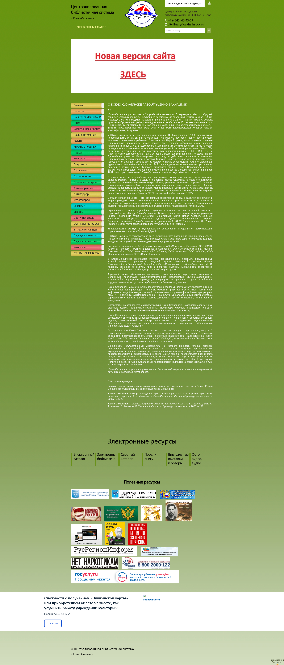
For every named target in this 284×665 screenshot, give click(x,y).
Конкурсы (80, 247)
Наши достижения (85, 135)
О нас (77, 123)
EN (109, 109)
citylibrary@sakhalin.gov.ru (186, 24)
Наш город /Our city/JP (87, 117)
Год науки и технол (85, 235)
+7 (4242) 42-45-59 (180, 20)
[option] (142, 66)
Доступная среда (84, 218)
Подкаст (79, 152)
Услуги (78, 141)
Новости (79, 111)
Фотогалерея (82, 200)
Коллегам (79, 158)
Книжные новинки (85, 147)
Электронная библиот (87, 129)
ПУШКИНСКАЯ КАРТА (86, 253)
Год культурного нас (86, 241)
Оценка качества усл (86, 224)
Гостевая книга (83, 176)
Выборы (79, 212)
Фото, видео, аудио (197, 459)
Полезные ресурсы (85, 182)
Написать (53, 623)
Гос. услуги (80, 170)
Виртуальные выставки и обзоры (178, 459)
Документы (80, 164)
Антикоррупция (83, 188)
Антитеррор (81, 194)
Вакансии (79, 206)
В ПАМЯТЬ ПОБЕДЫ (85, 229)
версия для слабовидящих (184, 3)
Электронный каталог (91, 27)
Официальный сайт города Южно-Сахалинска (149, 389)
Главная (78, 105)
